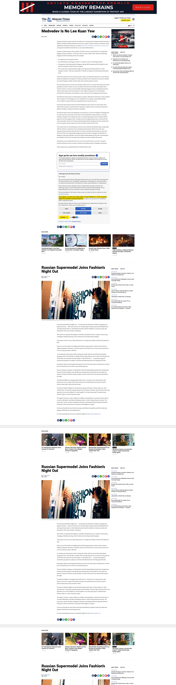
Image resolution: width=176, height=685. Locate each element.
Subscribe (104, 163)
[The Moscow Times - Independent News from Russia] (56, 19)
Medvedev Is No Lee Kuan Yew (68, 31)
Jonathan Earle (46, 276)
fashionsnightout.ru (95, 414)
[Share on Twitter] (95, 37)
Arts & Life (78, 25)
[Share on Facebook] (93, 37)
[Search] (133, 25)
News (45, 25)
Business (65, 25)
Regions (59, 25)
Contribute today (125, 20)
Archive (91, 25)
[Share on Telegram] (98, 37)
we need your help (63, 194)
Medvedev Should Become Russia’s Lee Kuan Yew (95, 45)
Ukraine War (51, 25)
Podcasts (85, 25)
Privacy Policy (70, 166)
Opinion (71, 25)
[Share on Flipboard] (106, 37)
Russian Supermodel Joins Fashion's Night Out (73, 269)
